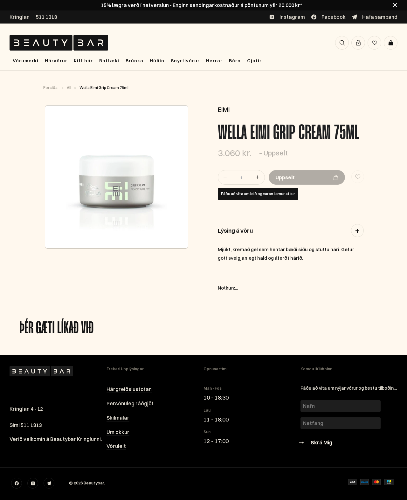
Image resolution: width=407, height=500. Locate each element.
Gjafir (254, 61)
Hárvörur (56, 61)
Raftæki (109, 61)
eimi (224, 109)
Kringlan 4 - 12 (26, 409)
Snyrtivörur (185, 61)
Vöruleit (116, 446)
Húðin (157, 61)
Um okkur (118, 432)
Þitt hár (83, 61)
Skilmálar (118, 417)
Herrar (214, 61)
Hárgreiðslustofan (129, 389)
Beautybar (94, 482)
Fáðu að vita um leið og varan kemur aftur (258, 193)
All (69, 87)
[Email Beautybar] (49, 483)
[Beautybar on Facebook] (16, 483)
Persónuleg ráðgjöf (130, 403)
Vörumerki (25, 61)
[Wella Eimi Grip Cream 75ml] (116, 177)
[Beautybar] (59, 43)
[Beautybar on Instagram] (32, 483)
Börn (235, 61)
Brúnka (134, 61)
